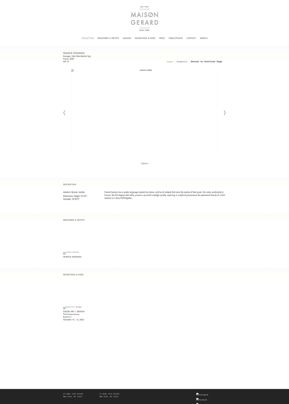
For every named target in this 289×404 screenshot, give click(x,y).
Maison (127, 38)
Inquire (144, 164)
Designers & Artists (108, 38)
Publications (176, 38)
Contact (191, 38)
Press (162, 38)
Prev (64, 112)
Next (224, 112)
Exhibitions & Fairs (145, 38)
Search (204, 38)
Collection (87, 38)
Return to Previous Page (206, 62)
